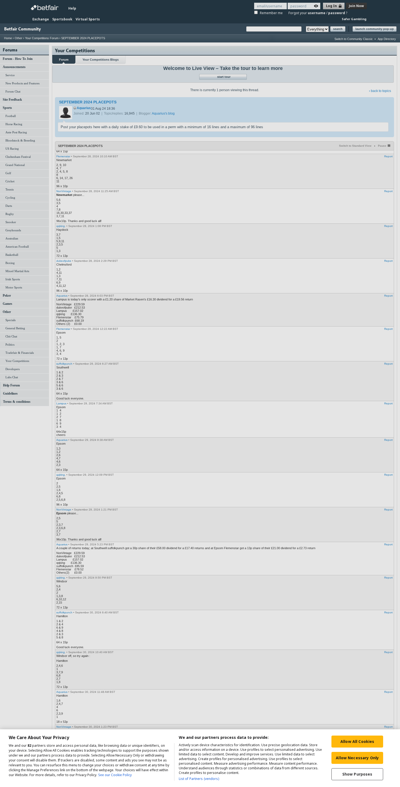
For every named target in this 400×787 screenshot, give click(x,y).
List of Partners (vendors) (199, 778)
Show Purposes (357, 774)
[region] (200, 758)
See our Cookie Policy (115, 775)
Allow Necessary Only (357, 757)
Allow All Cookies (357, 741)
